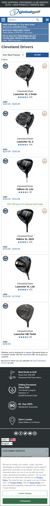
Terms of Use (35, 483)
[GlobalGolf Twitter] (25, 433)
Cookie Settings (25, 493)
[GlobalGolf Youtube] (29, 433)
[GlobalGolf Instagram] (34, 433)
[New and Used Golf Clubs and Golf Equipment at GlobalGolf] (25, 14)
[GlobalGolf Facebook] (20, 433)
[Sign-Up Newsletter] (15, 433)
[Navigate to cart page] (45, 20)
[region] (25, 481)
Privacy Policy (16, 483)
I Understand (25, 501)
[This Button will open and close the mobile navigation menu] (3, 19)
